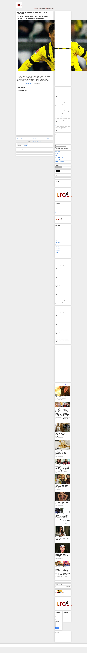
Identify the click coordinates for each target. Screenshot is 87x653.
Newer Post (19, 138)
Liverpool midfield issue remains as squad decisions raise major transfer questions (62, 108)
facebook (57, 205)
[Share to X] (36, 83)
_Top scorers (57, 232)
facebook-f (66, 614)
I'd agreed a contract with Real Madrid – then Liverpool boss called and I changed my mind (62, 281)
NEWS (56, 153)
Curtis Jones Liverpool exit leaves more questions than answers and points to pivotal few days (61, 124)
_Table (56, 240)
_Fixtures (57, 246)
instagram (57, 139)
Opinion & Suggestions (59, 161)
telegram (57, 208)
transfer (20, 84)
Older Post (49, 138)
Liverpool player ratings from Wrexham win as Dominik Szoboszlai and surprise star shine (62, 263)
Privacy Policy (58, 639)
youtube (56, 141)
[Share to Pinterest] (39, 83)
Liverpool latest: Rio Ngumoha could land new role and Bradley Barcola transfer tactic (62, 90)
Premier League (58, 229)
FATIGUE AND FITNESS (60, 157)
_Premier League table (59, 234)
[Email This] (34, 83)
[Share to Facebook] (37, 83)
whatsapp (57, 137)
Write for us (57, 256)
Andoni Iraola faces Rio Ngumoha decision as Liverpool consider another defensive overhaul (62, 100)
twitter (56, 210)
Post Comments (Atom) (37, 141)
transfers (23, 84)
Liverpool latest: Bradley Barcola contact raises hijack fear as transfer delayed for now (62, 116)
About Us (57, 183)
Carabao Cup (57, 250)
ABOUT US (57, 159)
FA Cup (56, 244)
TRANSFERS (57, 151)
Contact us (57, 185)
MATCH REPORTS (59, 155)
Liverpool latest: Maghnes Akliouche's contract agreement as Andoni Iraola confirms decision (62, 290)
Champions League (59, 236)
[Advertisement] (34, 126)
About (56, 636)
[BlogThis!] (35, 83)
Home (34, 138)
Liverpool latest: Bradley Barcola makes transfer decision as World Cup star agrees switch (62, 272)
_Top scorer (57, 242)
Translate (25, 145)
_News (56, 238)
